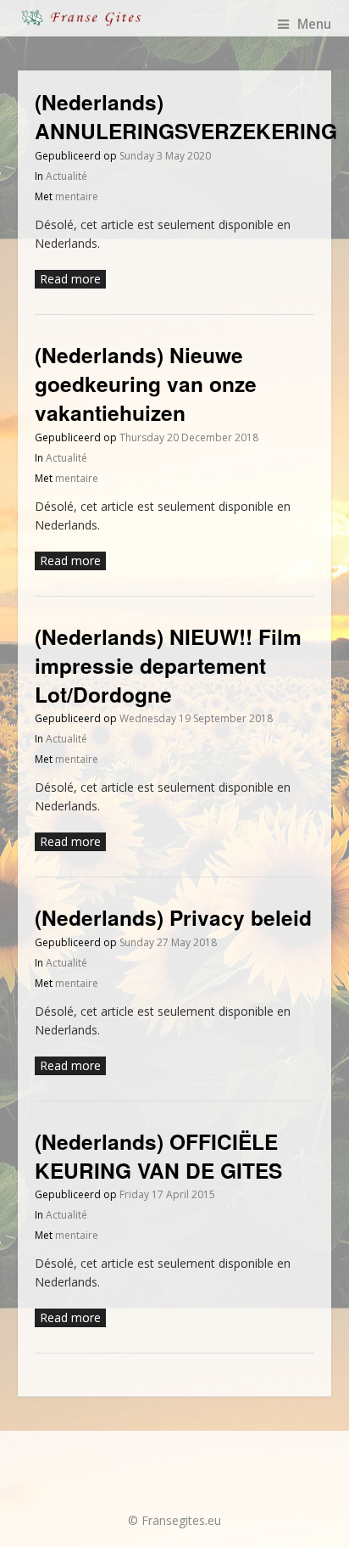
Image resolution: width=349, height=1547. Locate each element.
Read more (70, 279)
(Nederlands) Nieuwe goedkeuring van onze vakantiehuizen (146, 384)
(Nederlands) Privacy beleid (173, 917)
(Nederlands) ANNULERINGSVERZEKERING (186, 116)
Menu (314, 24)
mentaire (76, 196)
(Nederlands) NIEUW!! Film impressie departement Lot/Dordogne (168, 665)
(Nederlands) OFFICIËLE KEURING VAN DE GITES (158, 1155)
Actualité (66, 176)
